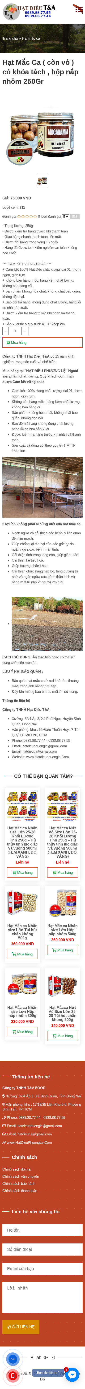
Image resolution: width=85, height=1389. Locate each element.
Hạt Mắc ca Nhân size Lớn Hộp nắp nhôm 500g (62, 930)
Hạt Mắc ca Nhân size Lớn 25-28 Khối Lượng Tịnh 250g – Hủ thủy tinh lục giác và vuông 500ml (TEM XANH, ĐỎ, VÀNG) (22, 842)
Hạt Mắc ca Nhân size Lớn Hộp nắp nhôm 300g (22, 1012)
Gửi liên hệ (23, 1327)
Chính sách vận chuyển (20, 1176)
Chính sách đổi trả (16, 1169)
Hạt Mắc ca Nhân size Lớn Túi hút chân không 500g (22, 932)
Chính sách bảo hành (18, 1183)
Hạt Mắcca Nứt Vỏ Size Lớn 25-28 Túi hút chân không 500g (63, 1014)
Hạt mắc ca (31, 38)
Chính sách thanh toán (19, 1191)
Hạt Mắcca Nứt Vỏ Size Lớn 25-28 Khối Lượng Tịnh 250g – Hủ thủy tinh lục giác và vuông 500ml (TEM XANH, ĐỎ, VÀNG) (62, 842)
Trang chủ (10, 38)
